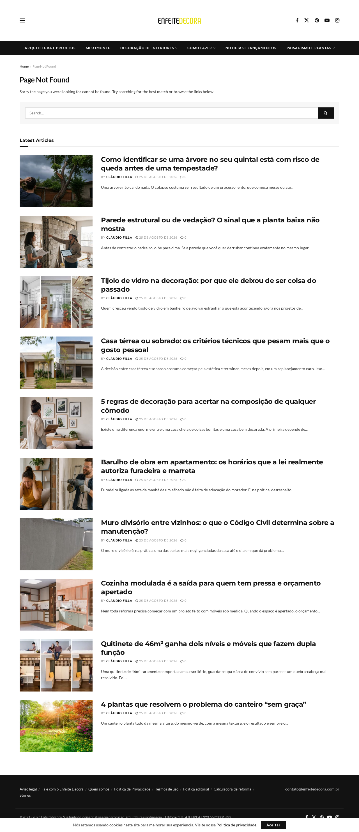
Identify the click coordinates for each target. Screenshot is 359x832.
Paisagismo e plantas (309, 48)
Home (24, 66)
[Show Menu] (22, 20)
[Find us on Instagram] (337, 20)
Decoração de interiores (147, 48)
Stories (25, 795)
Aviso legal (28, 789)
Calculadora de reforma (232, 789)
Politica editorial (196, 789)
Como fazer (199, 48)
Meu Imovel (98, 48)
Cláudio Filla (119, 177)
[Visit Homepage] (179, 20)
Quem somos (98, 789)
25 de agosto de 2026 (157, 177)
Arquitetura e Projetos (50, 48)
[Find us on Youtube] (327, 20)
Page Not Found (44, 66)
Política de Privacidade (132, 789)
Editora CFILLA (176, 817)
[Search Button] (326, 113)
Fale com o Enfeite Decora (63, 789)
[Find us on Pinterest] (317, 20)
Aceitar (273, 825)
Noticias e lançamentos (250, 48)
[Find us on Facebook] (297, 20)
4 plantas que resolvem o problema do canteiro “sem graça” (203, 704)
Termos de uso (166, 789)
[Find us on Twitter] (306, 20)
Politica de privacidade (236, 824)
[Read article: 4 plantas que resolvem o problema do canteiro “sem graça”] (56, 726)
